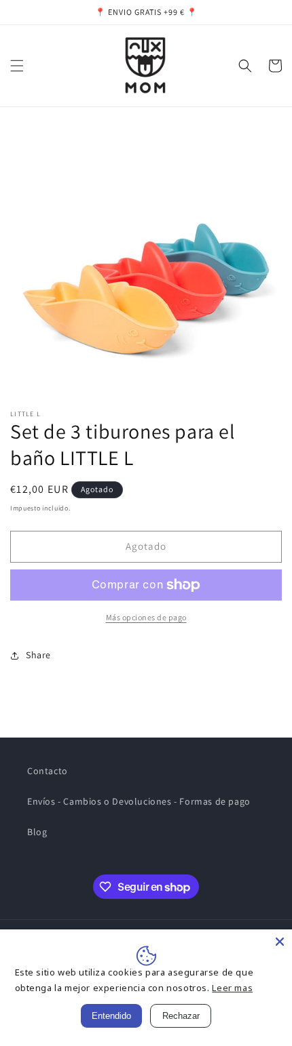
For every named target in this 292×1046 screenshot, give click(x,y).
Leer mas (232, 988)
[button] (17, 66)
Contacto (47, 771)
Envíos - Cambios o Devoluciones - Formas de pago (139, 801)
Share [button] (38, 655)
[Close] (280, 941)
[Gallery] (146, 261)
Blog (37, 832)
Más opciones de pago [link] (146, 617)
